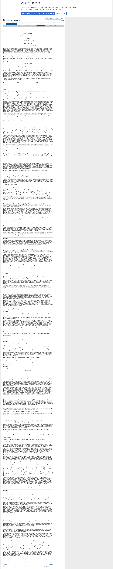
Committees (33, 25)
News (53, 25)
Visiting (42, 23)
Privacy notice (39, 566)
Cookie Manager (48, 566)
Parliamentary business (11, 23)
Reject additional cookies (46, 13)
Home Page (51, 564)
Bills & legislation (26, 25)
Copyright (34, 566)
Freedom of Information (18, 566)
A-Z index (4, 566)
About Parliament (30, 23)
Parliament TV (48, 25)
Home (4, 23)
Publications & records (40, 25)
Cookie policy (43, 566)
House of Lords (14, 25)
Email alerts (52, 18)
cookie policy (57, 9)
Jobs (24, 566)
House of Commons (7, 25)
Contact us (62, 18)
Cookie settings (60, 13)
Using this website (29, 566)
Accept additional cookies (29, 13)
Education (47, 23)
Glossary (8, 566)
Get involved (37, 23)
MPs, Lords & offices (21, 23)
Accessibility (47, 18)
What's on (20, 25)
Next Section (5, 564)
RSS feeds (57, 18)
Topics (56, 25)
